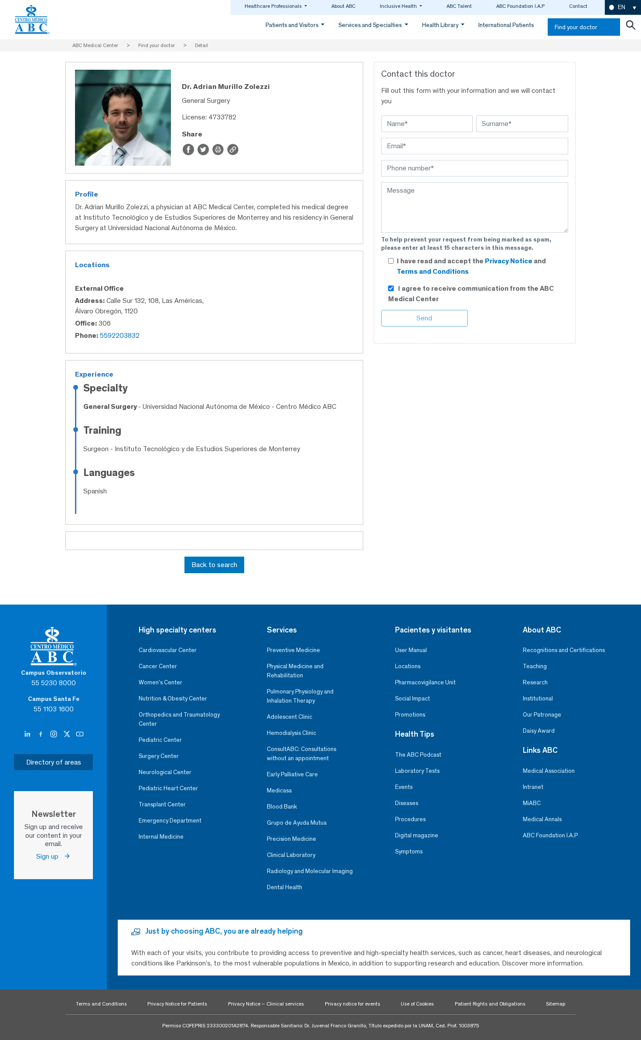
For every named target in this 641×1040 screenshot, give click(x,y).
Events (404, 787)
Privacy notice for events (352, 1004)
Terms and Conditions (433, 271)
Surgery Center (159, 756)
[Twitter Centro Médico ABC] (67, 734)
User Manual (411, 650)
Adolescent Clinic (289, 717)
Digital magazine (416, 835)
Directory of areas (53, 762)
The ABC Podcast (418, 754)
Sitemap (555, 1004)
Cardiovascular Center (168, 650)
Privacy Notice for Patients (177, 1004)
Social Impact (412, 698)
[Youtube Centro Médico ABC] (80, 734)
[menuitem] (623, 8)
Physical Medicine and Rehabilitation (295, 671)
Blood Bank (282, 806)
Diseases (406, 803)
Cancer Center (158, 666)
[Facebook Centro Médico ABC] (41, 734)
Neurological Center (165, 772)
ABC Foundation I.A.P (520, 6)
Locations (407, 666)
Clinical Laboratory (291, 855)
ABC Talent (459, 6)
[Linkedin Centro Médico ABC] (28, 734)
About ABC (343, 6)
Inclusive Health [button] (399, 6)
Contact (578, 6)
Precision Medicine (291, 839)
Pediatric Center (160, 740)
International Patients (506, 25)
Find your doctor (576, 27)
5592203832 (120, 335)
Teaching (535, 666)
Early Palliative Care (292, 774)
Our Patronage (542, 714)
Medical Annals (542, 819)
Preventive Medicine (293, 650)
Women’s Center (160, 682)
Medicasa (279, 790)
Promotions (410, 714)
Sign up (50, 856)
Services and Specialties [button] (370, 25)
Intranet (533, 787)
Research (535, 682)
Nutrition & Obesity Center (173, 698)
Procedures (410, 819)
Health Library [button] (441, 25)
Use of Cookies (417, 1004)
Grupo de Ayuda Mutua (297, 822)
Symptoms (409, 851)
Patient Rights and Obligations (490, 1004)
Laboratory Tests (417, 771)
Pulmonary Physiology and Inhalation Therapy (300, 696)
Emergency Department (170, 820)
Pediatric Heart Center (168, 788)
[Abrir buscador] (630, 27)
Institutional (538, 698)
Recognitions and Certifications (564, 650)
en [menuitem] (621, 7)
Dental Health (284, 887)
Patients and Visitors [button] (293, 25)
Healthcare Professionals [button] (274, 6)
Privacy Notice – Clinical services (266, 1004)
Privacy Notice (509, 261)
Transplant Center (162, 804)
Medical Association (549, 771)
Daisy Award (539, 730)
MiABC (532, 803)
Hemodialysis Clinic (291, 733)
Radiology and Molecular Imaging (310, 871)
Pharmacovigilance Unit (425, 682)
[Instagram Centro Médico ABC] (54, 734)
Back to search (214, 565)
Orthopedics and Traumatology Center (179, 719)
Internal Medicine (161, 836)
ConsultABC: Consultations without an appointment (301, 753)
